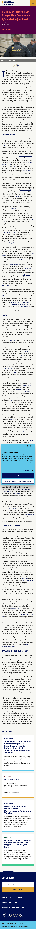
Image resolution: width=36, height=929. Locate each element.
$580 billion (14, 209)
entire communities (9, 508)
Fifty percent (25, 391)
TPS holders (25, 351)
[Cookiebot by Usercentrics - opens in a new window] (26, 446)
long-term (17, 493)
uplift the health (29, 515)
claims (14, 166)
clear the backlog (25, 306)
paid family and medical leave (19, 302)
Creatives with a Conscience (22, 926)
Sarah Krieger (5, 23)
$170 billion (5, 296)
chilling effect (11, 243)
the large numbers (28, 580)
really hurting (6, 285)
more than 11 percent (9, 232)
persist (4, 595)
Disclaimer (10, 923)
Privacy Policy (19, 923)
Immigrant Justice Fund (13, 907)
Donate (20, 897)
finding (11, 400)
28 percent (18, 389)
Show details (27, 470)
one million (12, 340)
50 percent (28, 268)
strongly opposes (24, 432)
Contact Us (7, 897)
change (12, 419)
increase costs (26, 385)
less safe (25, 578)
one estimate (27, 170)
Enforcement (6, 29)
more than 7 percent (25, 156)
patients (31, 440)
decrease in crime (15, 608)
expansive (5, 145)
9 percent (17, 196)
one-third (18, 347)
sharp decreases (15, 264)
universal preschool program (19, 304)
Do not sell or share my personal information (18, 481)
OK (18, 475)
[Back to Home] (8, 3)
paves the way (6, 553)
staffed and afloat (22, 260)
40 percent (26, 275)
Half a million (18, 355)
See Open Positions (11, 902)
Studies (14, 372)
